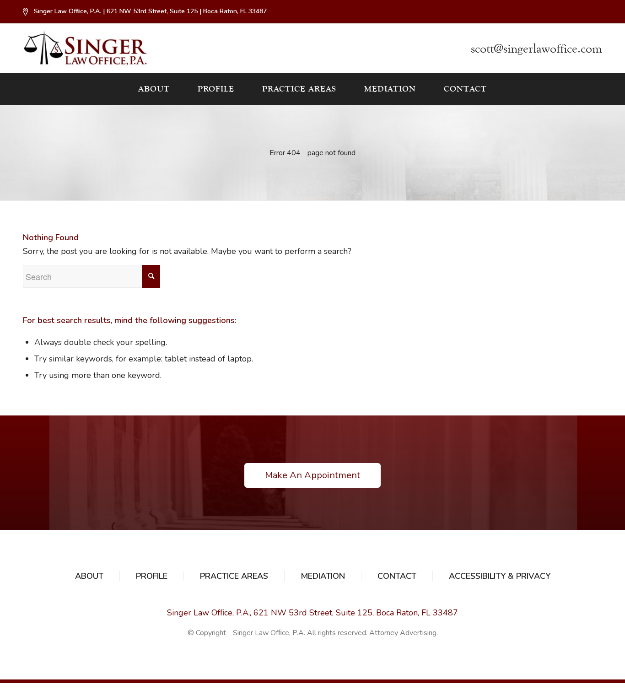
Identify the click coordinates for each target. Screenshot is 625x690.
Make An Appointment (312, 475)
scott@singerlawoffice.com (536, 48)
